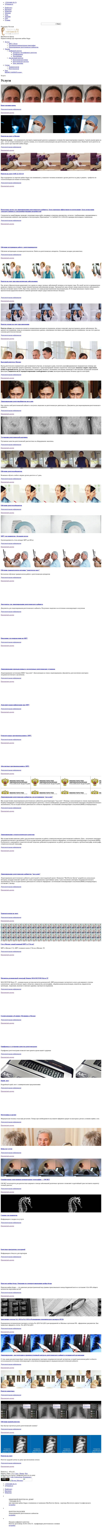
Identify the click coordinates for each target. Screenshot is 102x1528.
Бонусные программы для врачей (13, 1249)
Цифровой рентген (15, 51)
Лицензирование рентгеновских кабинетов (23, 47)
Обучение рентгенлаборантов (11, 505)
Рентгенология (14, 69)
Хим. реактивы (18, 63)
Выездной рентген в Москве (11, 362)
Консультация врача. (8, 105)
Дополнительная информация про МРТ (15, 705)
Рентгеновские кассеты (21, 61)
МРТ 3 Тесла (13, 43)
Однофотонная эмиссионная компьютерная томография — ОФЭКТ (25, 1179)
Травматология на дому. (9, 913)
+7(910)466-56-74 (10, 2)
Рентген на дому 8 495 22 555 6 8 (12, 174)
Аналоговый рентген (16, 58)
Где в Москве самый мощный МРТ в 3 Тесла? (17, 944)
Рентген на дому (6, 1456)
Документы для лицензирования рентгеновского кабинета (22, 604)
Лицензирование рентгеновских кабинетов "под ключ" (20, 874)
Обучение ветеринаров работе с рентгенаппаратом (19, 247)
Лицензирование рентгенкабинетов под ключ (17, 401)
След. (17, 1473)
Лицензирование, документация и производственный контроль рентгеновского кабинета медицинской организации (42, 1355)
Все (26, 1473)
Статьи (7, 65)
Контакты (8, 9)
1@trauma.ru (9, 4)
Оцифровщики (18, 54)
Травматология (14, 67)
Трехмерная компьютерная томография (22, 45)
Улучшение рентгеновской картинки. (14, 437)
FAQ (6, 18)
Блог (6, 70)
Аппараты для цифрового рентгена (25, 52)
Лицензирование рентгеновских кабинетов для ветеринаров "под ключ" (27, 797)
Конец (22, 1473)
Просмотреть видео (7, 112)
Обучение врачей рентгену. (10, 1422)
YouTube (8, 16)
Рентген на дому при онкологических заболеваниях (19, 281)
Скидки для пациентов (9, 1215)
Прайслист (8, 7)
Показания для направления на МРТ (14, 638)
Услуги (7, 42)
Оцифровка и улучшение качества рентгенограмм (19, 1046)
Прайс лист (5, 1080)
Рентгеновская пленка (20, 60)
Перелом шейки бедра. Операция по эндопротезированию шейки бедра (26, 1283)
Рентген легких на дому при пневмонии (15, 324)
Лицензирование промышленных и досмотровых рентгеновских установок (28, 669)
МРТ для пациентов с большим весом (14, 536)
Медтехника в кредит (8, 1115)
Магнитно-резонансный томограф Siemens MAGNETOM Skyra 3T (24, 978)
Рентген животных (7, 1391)
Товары (7, 49)
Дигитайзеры (17, 56)
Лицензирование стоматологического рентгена (17, 834)
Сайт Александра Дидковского (20, 1477)
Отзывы (7, 20)
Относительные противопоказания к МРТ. (16, 735)
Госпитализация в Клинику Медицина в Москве (18, 1016)
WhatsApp (8, 11)
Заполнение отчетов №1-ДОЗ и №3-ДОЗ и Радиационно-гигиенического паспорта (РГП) (32, 1319)
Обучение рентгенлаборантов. (11, 471)
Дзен (6, 15)
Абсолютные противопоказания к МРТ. (15, 766)
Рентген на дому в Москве (10, 136)
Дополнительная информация (11, 109)
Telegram (8, 13)
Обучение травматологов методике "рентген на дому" (20, 570)
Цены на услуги (6, 1149)
